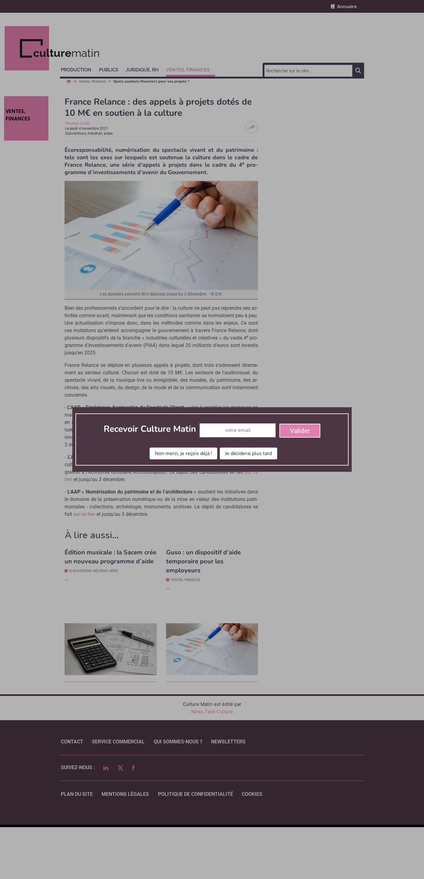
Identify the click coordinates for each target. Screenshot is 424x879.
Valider (300, 431)
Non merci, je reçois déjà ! (183, 453)
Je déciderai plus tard (248, 453)
